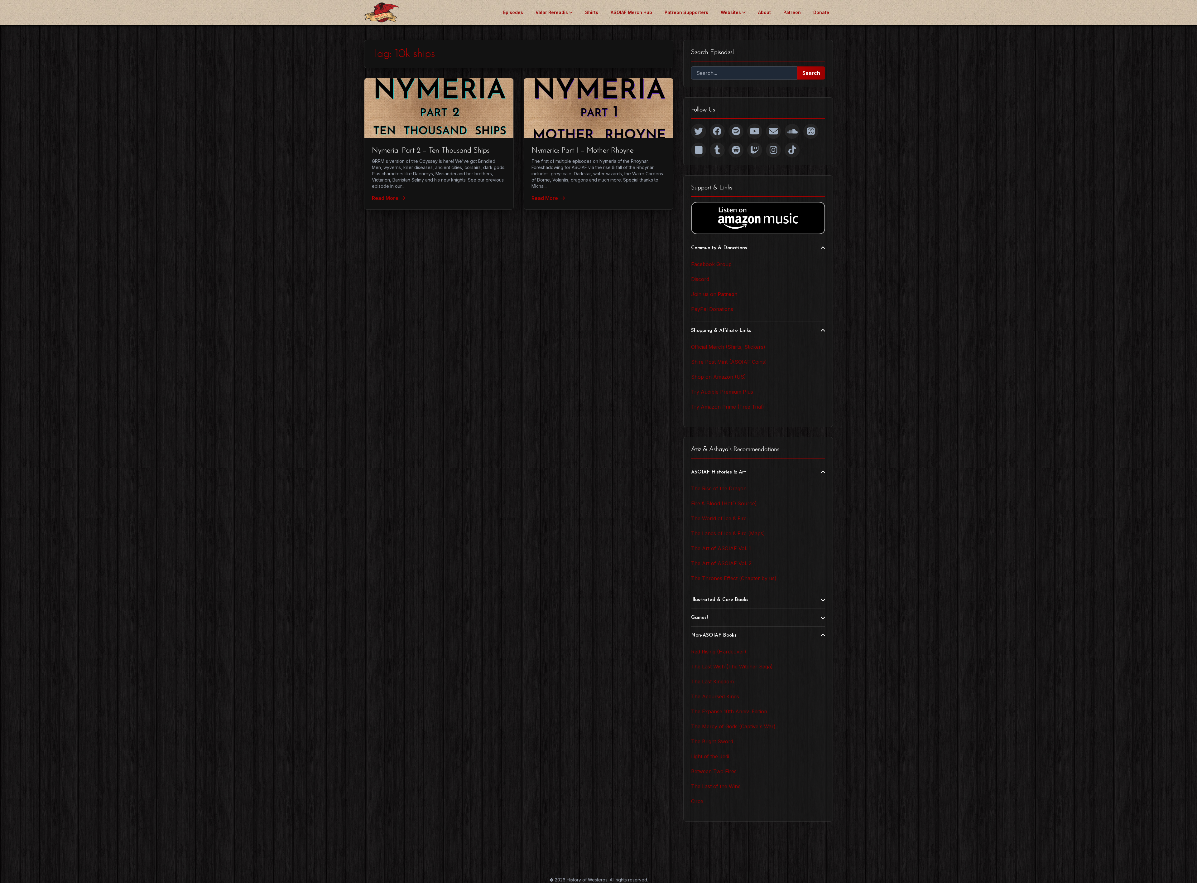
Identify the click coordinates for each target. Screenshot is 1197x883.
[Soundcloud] (792, 131)
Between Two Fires (714, 771)
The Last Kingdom (712, 681)
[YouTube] (754, 131)
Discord (700, 279)
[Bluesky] (698, 150)
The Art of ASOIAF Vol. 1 (721, 548)
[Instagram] (773, 150)
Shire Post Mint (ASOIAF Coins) (729, 362)
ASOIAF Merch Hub (631, 12)
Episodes (513, 12)
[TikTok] (792, 150)
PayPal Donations (712, 309)
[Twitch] (754, 150)
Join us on (714, 294)
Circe (697, 801)
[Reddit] (735, 150)
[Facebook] (717, 131)
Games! (699, 617)
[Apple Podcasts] (810, 131)
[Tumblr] (717, 150)
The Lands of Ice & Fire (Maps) (728, 533)
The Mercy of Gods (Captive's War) (733, 726)
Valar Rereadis (552, 12)
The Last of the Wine (716, 786)
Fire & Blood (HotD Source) (724, 503)
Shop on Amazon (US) (718, 377)
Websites (731, 12)
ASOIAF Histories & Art (718, 472)
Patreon (792, 12)
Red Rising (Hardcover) (718, 651)
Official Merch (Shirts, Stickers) (728, 347)
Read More (385, 198)
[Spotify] (735, 131)
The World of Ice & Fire (719, 518)
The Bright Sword (712, 741)
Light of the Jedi (710, 756)
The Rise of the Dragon (719, 488)
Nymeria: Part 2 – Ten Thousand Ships (430, 150)
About (764, 12)
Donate (821, 12)
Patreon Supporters (686, 12)
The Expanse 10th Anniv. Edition (729, 711)
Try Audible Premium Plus (722, 392)
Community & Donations (719, 247)
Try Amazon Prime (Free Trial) (727, 407)
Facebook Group (711, 264)
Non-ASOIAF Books (714, 635)
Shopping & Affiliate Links (721, 330)
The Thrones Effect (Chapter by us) (733, 578)
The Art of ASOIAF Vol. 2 (721, 563)
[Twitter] (698, 131)
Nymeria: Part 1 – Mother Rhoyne (582, 150)
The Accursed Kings (715, 696)
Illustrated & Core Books (719, 599)
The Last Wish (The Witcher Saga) (732, 666)
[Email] (773, 131)
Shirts (591, 12)
